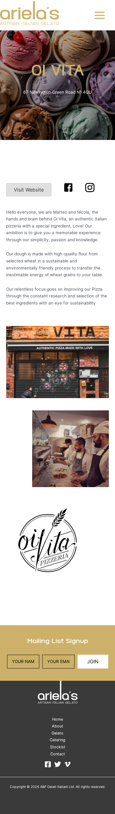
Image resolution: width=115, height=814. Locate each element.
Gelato (57, 733)
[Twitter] (57, 764)
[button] (68, 187)
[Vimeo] (67, 764)
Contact (57, 754)
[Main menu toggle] (100, 15)
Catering (57, 740)
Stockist (57, 747)
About (57, 726)
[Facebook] (47, 764)
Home (57, 719)
